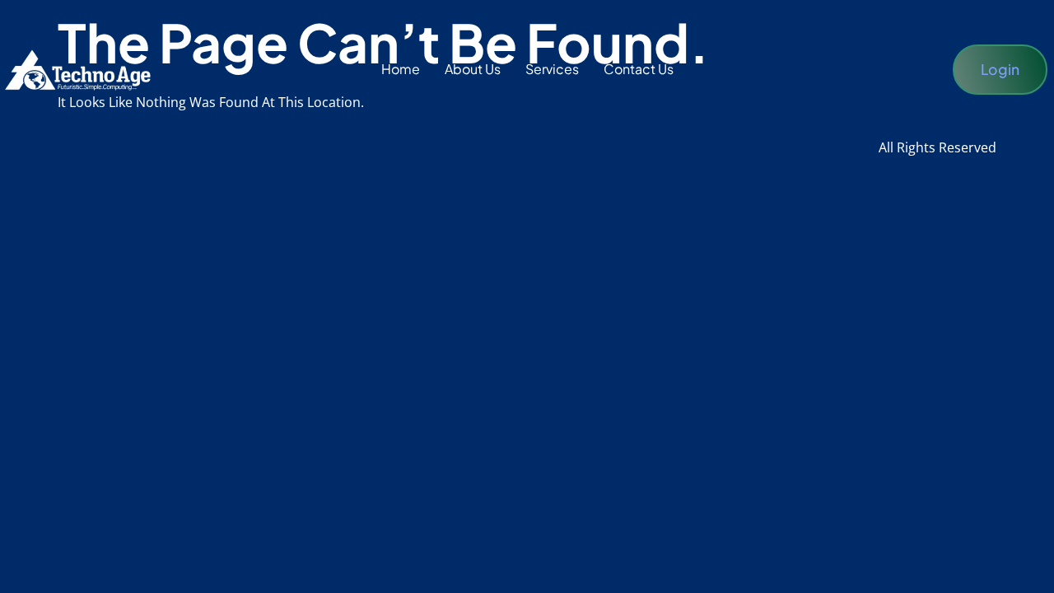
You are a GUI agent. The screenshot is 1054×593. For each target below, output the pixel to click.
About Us (473, 68)
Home (400, 68)
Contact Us (639, 68)
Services (552, 68)
